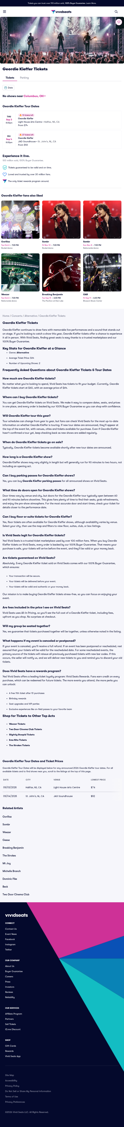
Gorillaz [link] (7, 816)
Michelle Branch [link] (12, 871)
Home (6, 315)
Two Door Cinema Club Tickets (25, 729)
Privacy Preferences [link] (15, 1102)
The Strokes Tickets (19, 745)
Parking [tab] (24, 77)
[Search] (116, 11)
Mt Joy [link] (7, 863)
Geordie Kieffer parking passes (42, 481)
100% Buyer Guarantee (75, 3)
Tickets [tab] (10, 77)
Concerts (17, 315)
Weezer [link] (7, 832)
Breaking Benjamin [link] (13, 847)
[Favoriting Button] (119, 22)
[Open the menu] (4, 11)
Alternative (31, 315)
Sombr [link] (6, 824)
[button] (8, 87)
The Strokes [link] (9, 855)
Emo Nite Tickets (18, 740)
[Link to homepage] (62, 11)
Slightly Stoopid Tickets (22, 734)
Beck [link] (5, 886)
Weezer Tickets (17, 724)
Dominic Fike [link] (10, 878)
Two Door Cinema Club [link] (16, 894)
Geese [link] (6, 840)
